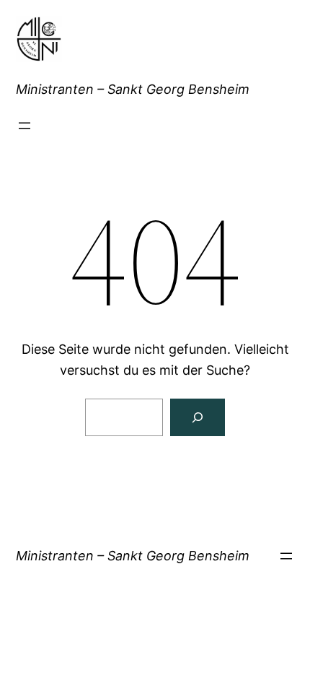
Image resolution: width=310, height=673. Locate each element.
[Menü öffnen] (24, 125)
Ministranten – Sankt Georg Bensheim (132, 89)
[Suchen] (197, 417)
